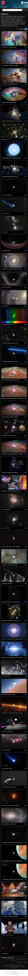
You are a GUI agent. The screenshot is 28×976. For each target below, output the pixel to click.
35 (16, 960)
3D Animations (9, 16)
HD (22, 18)
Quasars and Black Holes (6, 24)
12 (17, 959)
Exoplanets (21, 16)
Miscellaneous (17, 22)
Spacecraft (22, 24)
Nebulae (23, 22)
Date (26, 29)
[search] (21, 10)
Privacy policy (14, 971)
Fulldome (13, 18)
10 (13, 959)
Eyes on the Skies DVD (5, 18)
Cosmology (15, 16)
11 (15, 959)
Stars (16, 25)
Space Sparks (4, 25)
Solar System (16, 24)
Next (25, 962)
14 (22, 959)
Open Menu (4, 6)
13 (20, 959)
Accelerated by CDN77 (14, 974)
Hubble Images (19, 20)
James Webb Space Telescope (7, 22)
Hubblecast (12, 20)
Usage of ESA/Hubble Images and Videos (14, 965)
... (4, 959)
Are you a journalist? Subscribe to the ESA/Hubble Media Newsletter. (14, 967)
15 (24, 959)
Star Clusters (11, 25)
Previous (20, 962)
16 (11, 960)
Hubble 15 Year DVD (5, 20)
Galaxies (18, 18)
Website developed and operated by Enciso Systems (14, 972)
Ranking (22, 29)
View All (2, 16)
